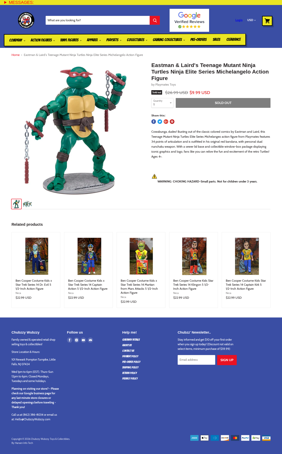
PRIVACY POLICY (130, 378)
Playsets (112, 40)
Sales (216, 39)
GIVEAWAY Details (131, 339)
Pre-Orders (198, 39)
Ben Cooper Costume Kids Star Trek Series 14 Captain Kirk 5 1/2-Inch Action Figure (246, 284)
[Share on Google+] (166, 121)
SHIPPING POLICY (130, 367)
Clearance (233, 39)
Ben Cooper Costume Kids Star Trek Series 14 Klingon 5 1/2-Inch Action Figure (193, 284)
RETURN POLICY (129, 373)
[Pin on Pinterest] (172, 121)
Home (16, 55)
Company (16, 40)
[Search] (155, 20)
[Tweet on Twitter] (159, 121)
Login (238, 20)
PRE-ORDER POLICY (131, 361)
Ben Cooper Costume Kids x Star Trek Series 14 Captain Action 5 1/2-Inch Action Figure (87, 284)
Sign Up (226, 360)
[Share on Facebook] (153, 121)
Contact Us (128, 350)
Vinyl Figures (69, 40)
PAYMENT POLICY (130, 356)
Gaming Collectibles (167, 40)
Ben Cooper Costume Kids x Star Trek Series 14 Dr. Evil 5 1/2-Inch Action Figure (34, 284)
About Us (127, 345)
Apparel (92, 40)
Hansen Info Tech (24, 442)
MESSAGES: (21, 2)
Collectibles (136, 40)
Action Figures (41, 40)
